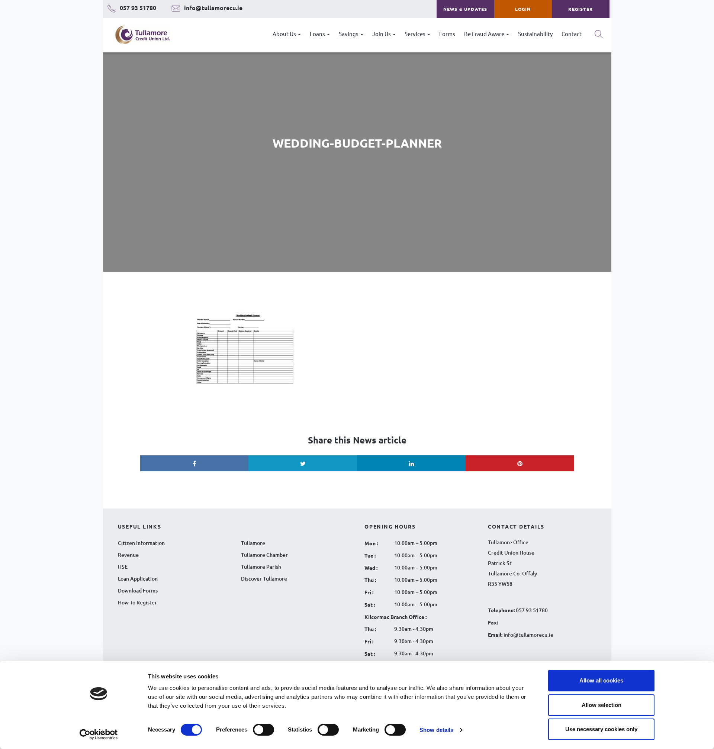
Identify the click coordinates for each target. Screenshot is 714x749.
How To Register (137, 602)
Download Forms (138, 590)
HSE (123, 566)
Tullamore (253, 542)
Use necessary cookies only (601, 729)
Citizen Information (141, 542)
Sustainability (535, 33)
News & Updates (465, 9)
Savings (349, 33)
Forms (447, 33)
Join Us (382, 33)
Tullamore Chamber (264, 554)
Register (580, 9)
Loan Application (138, 578)
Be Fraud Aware (484, 33)
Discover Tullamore (264, 578)
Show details (436, 730)
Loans (318, 33)
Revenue (128, 554)
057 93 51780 (532, 610)
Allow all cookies (601, 680)
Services (416, 33)
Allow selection (601, 705)
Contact (572, 33)
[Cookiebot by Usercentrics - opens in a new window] (98, 734)
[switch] (263, 730)
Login (523, 9)
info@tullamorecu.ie (527, 634)
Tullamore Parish (261, 566)
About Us (285, 33)
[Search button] (599, 37)
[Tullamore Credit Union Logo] (139, 35)
